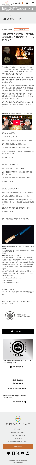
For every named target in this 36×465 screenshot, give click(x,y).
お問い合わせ (18, 447)
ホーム (5, 8)
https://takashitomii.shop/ (11, 282)
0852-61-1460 (20, 435)
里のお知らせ (12, 8)
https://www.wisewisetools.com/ (12, 278)
